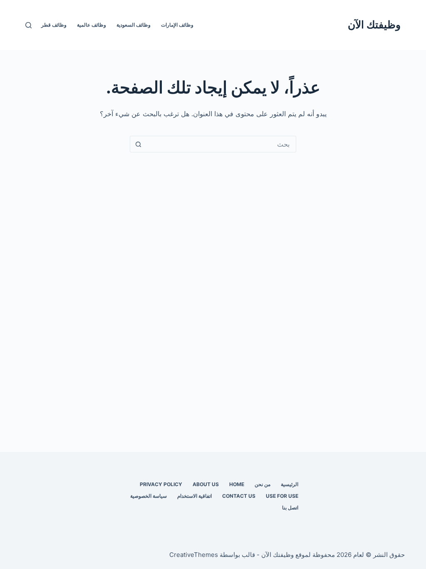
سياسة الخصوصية (148, 496)
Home (236, 484)
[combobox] (221, 144)
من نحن (262, 484)
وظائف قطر (54, 25)
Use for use (282, 496)
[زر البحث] (138, 144)
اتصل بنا (290, 507)
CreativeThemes (193, 555)
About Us (206, 484)
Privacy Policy (161, 484)
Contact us (238, 496)
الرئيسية (289, 484)
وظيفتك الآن (374, 24)
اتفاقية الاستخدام (194, 496)
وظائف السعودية (133, 25)
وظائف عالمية (91, 25)
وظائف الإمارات (177, 25)
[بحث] (28, 25)
